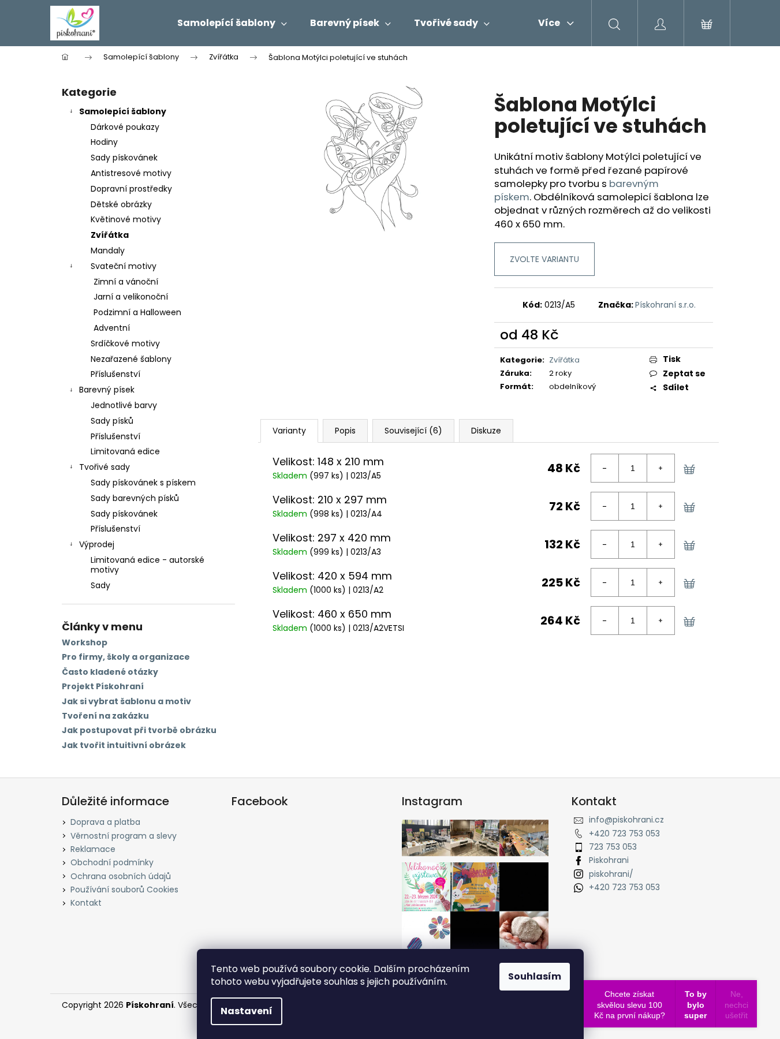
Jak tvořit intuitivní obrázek (124, 745)
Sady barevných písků (135, 498)
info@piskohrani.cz (626, 819)
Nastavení (247, 1011)
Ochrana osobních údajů (120, 876)
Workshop (84, 642)
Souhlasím (534, 976)
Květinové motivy (126, 219)
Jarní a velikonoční (131, 296)
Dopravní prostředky (131, 189)
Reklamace (92, 849)
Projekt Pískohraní (103, 686)
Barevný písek (107, 389)
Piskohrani (609, 860)
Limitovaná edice (125, 451)
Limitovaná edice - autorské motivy (147, 564)
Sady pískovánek (124, 157)
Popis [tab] (345, 430)
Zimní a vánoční (126, 281)
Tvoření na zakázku (105, 716)
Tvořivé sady (104, 467)
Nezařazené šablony (131, 359)
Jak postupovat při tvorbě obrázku (139, 730)
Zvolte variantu (544, 259)
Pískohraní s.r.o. (665, 305)
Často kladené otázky (110, 672)
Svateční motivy (123, 266)
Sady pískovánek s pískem (143, 482)
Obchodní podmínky (112, 862)
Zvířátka (110, 235)
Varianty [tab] (289, 430)
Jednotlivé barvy (124, 405)
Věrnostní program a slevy (123, 836)
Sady (100, 585)
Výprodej (96, 544)
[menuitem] (232, 23)
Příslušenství (115, 374)
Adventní (112, 328)
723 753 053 (613, 847)
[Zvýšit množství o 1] (660, 468)
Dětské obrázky (121, 204)
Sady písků (112, 421)
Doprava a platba (105, 822)
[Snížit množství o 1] (605, 468)
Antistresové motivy (131, 173)
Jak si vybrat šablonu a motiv (126, 701)
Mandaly (108, 250)
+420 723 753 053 (624, 833)
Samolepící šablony (122, 111)
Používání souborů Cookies (124, 889)
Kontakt (86, 903)
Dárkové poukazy (125, 127)
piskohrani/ (611, 874)
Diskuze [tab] (486, 430)
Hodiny (104, 142)
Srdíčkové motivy (125, 343)
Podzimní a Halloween (137, 312)
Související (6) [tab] (413, 430)
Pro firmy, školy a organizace (126, 657)
